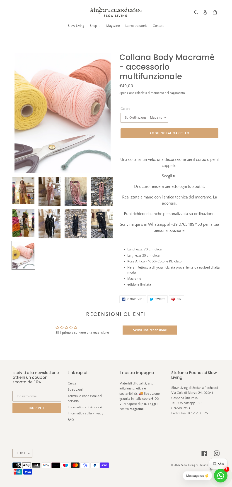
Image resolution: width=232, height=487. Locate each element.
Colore (125, 109)
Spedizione (126, 93)
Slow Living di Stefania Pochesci (200, 465)
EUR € (21, 453)
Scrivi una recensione (150, 330)
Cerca (72, 383)
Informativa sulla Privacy (85, 413)
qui (137, 224)
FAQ (71, 420)
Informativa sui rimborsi (85, 407)
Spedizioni (75, 390)
